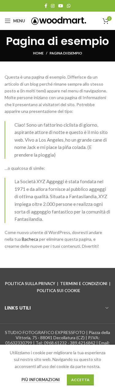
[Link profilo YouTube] (60, 6)
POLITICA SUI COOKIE (58, 290)
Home (38, 53)
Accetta (80, 379)
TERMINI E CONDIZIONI (83, 283)
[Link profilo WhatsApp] (68, 6)
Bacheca (30, 239)
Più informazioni (40, 379)
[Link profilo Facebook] (46, 6)
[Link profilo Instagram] (52, 6)
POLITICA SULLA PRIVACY (30, 283)
